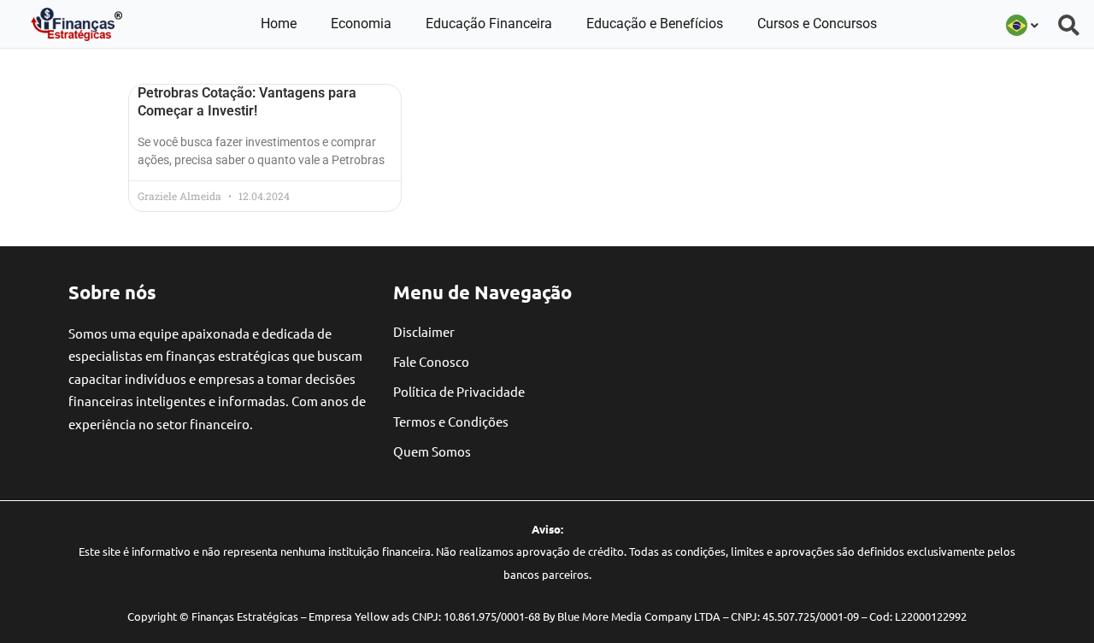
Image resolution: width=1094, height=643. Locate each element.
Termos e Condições (451, 421)
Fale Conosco (431, 361)
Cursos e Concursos (817, 23)
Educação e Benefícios (654, 23)
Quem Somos (432, 451)
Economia (361, 23)
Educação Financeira (489, 23)
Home (279, 23)
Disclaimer (424, 331)
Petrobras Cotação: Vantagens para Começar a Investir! (247, 102)
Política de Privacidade (459, 391)
